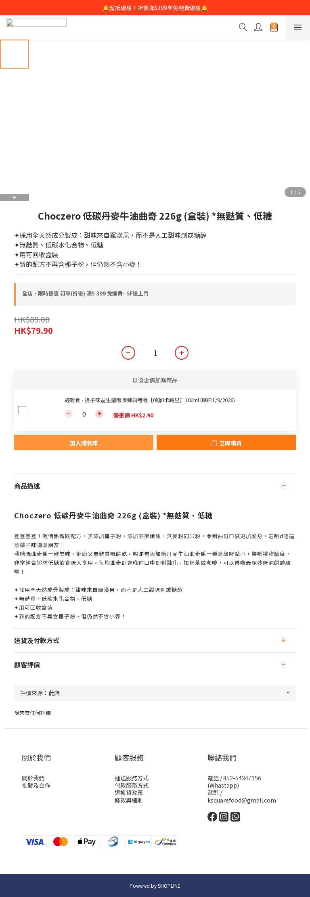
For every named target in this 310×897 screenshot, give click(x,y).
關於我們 (33, 778)
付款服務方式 (132, 785)
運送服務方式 (132, 778)
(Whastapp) (223, 785)
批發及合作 (36, 785)
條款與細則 (129, 800)
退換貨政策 (129, 792)
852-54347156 (242, 778)
